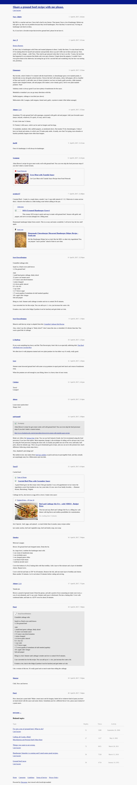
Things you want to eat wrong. (24, 745)
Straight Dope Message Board (10, 2)
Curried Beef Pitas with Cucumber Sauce (34, 481)
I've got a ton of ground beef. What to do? (28, 729)
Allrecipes (20, 207)
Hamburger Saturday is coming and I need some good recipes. (35, 753)
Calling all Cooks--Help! (22, 737)
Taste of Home (22, 477)
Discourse (24, 782)
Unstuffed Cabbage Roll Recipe (54, 324)
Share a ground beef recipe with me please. (38, 7)
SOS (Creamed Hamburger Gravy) (36, 210)
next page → (17, 712)
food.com (20, 229)
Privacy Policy (53, 777)
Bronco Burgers (18, 46)
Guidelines (30, 777)
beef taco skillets (41, 455)
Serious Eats (30, 438)
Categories (22, 777)
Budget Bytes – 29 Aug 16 (25, 500)
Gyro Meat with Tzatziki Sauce (42, 175)
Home (15, 777)
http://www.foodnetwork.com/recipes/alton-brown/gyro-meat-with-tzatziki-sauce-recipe (42, 433)
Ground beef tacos (19, 761)
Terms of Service (41, 777)
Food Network (22, 171)
